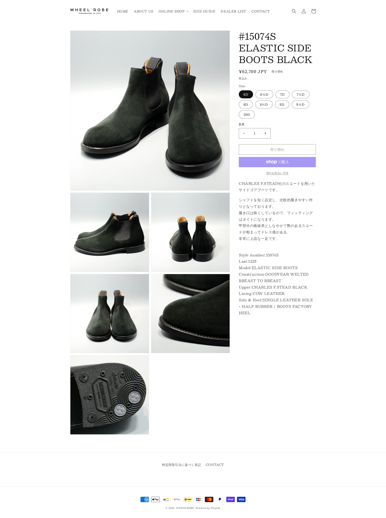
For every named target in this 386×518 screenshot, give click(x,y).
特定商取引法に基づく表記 (181, 464)
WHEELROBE (185, 508)
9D (282, 104)
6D (245, 94)
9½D (300, 104)
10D (246, 114)
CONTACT (215, 464)
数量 (242, 124)
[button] (173, 11)
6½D (264, 94)
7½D (301, 94)
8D (245, 104)
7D (282, 94)
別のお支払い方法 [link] (277, 173)
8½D (264, 104)
